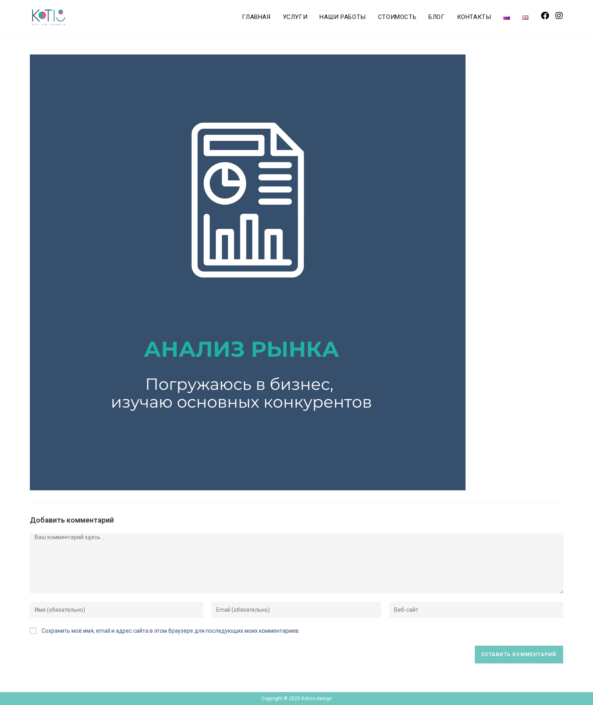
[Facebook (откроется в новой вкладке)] (545, 16)
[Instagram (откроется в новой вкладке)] (559, 16)
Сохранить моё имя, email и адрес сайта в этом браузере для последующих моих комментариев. (171, 631)
